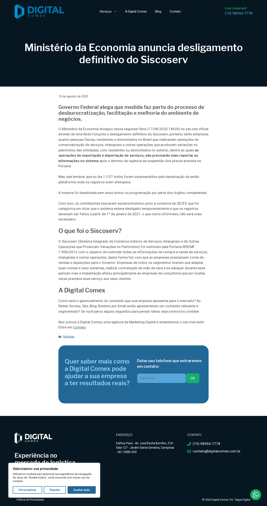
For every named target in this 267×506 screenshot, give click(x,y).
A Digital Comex (136, 11)
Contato (175, 11)
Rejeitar (55, 490)
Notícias (68, 337)
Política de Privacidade (30, 499)
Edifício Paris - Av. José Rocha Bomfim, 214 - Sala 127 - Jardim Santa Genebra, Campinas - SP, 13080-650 (145, 448)
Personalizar (28, 490)
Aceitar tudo (81, 490)
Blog (158, 11)
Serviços (106, 11)
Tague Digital (242, 499)
